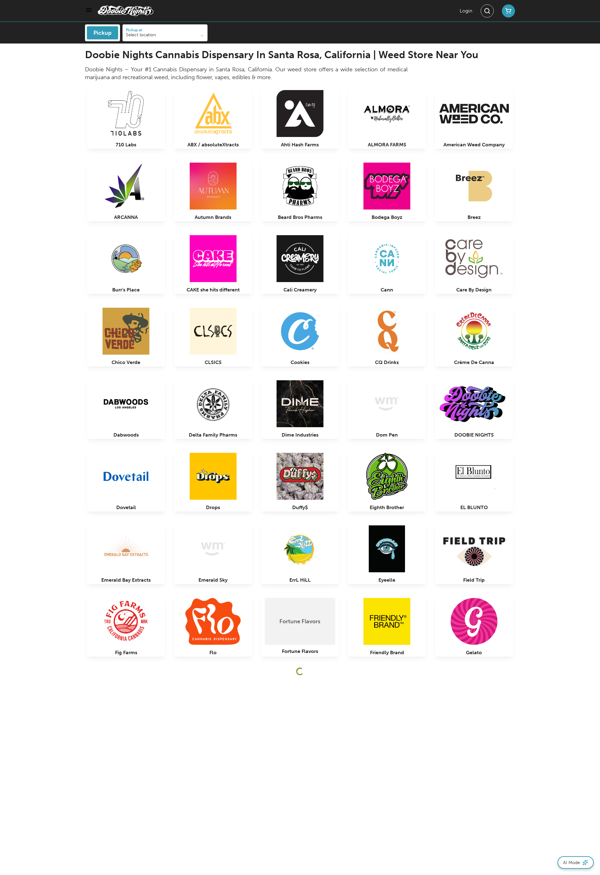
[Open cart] (507, 11)
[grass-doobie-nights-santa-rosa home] (126, 10)
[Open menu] (88, 10)
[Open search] (487, 11)
